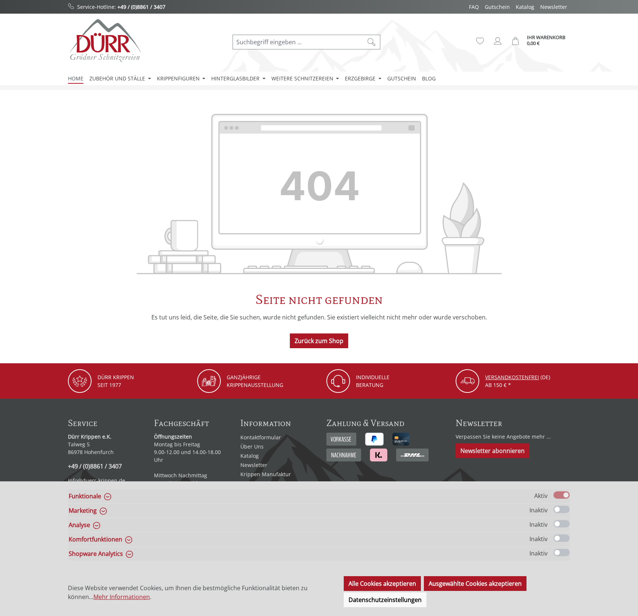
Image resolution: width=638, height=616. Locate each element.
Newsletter (553, 6)
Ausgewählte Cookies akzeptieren (475, 583)
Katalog (525, 6)
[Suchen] (371, 42)
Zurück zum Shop (319, 341)
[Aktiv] (561, 495)
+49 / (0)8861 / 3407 (141, 6)
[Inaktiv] (561, 509)
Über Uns (252, 446)
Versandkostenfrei (512, 377)
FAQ (474, 6)
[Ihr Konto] (498, 41)
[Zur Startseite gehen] (105, 40)
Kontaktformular (260, 437)
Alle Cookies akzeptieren (382, 583)
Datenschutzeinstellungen (385, 600)
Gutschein (497, 6)
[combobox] (298, 42)
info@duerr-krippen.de (96, 480)
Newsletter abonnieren (492, 451)
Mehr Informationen (121, 597)
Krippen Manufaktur (265, 474)
